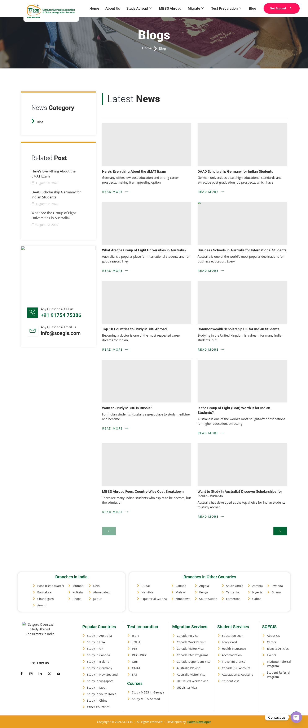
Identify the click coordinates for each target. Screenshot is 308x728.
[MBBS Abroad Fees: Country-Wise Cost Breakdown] (147, 464)
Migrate (194, 8)
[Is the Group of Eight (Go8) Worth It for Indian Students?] (242, 381)
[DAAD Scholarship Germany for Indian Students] (242, 144)
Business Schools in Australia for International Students (242, 250)
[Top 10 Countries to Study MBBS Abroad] (147, 302)
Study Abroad (137, 8)
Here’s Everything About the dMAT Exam (134, 171)
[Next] (280, 531)
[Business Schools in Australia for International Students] (242, 223)
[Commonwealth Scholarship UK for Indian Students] (242, 302)
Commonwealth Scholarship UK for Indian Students (239, 329)
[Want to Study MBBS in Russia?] (147, 381)
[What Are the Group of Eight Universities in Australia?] (147, 223)
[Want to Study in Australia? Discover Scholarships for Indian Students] (242, 464)
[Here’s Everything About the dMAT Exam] (147, 144)
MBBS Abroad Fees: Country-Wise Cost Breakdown (143, 491)
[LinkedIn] (40, 673)
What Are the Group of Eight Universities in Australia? (144, 250)
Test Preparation (224, 8)
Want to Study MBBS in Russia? (127, 408)
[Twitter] (31, 673)
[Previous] (109, 531)
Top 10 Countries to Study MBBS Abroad (134, 329)
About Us (112, 8)
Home (94, 8)
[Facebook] (21, 673)
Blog (252, 8)
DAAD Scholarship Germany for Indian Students (235, 171)
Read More (112, 191)
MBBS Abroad (170, 8)
